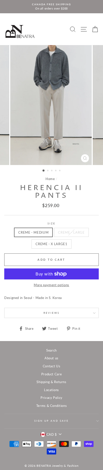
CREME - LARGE (71, 232)
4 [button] (56, 171)
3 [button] (52, 171)
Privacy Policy (51, 398)
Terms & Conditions (51, 406)
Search (51, 350)
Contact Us (51, 366)
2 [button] (48, 171)
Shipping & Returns (51, 382)
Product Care (51, 374)
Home (50, 179)
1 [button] (43, 171)
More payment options (51, 285)
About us (51, 358)
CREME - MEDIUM (33, 232)
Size (51, 223)
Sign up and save (51, 420)
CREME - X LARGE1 (51, 244)
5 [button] (60, 171)
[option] (51, 7)
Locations (51, 390)
